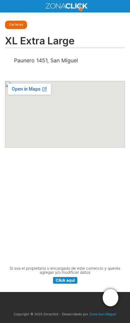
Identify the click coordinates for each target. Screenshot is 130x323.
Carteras (16, 24)
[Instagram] (72, 302)
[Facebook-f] (58, 302)
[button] (110, 297)
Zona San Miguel (102, 314)
